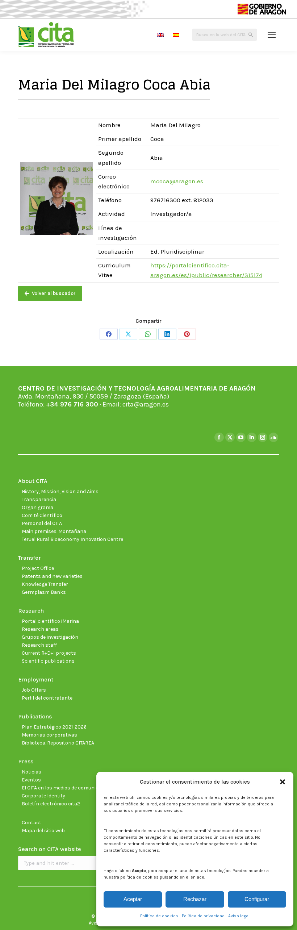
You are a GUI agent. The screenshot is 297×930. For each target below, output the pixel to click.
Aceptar (133, 899)
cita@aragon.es (145, 404)
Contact (31, 823)
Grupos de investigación (50, 637)
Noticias (31, 772)
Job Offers (34, 690)
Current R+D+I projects (49, 653)
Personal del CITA (42, 523)
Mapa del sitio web (43, 830)
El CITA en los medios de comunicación (67, 788)
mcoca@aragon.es (176, 181)
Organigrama (37, 507)
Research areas (40, 629)
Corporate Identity (43, 796)
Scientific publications (48, 661)
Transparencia (39, 499)
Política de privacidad (203, 915)
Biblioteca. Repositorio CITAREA (58, 743)
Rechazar (194, 899)
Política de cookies (159, 915)
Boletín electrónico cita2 (51, 804)
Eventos (31, 780)
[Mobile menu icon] (271, 35)
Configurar (256, 899)
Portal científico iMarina (50, 621)
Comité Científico (42, 515)
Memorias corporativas (49, 735)
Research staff (39, 645)
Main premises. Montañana (54, 531)
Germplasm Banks (44, 592)
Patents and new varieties (52, 576)
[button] (282, 781)
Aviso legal (239, 915)
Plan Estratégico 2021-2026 (54, 727)
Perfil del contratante (47, 698)
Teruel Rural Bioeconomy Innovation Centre (72, 539)
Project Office (38, 568)
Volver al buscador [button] (54, 293)
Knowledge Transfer (45, 584)
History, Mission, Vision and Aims (60, 491)
